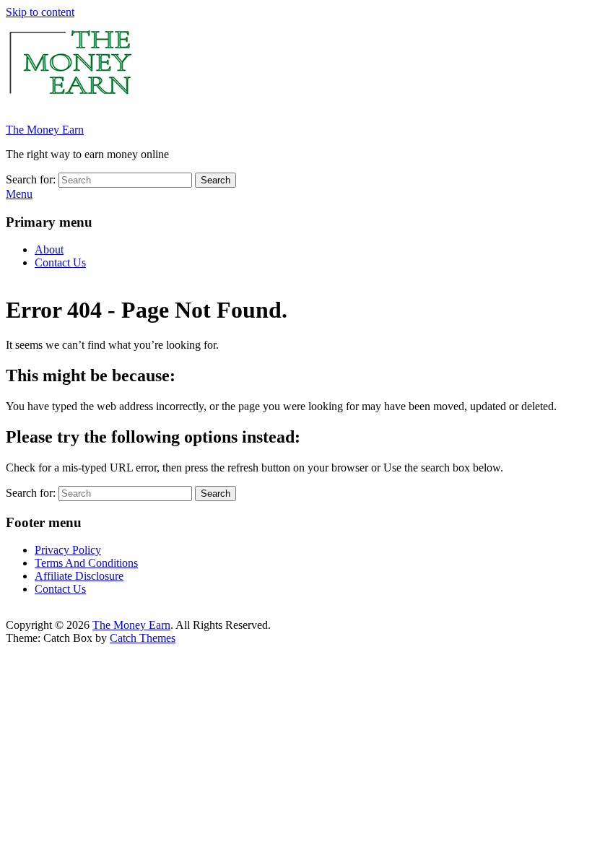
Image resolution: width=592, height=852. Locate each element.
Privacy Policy (68, 550)
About (49, 249)
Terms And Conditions (86, 563)
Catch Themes (142, 638)
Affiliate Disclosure (79, 576)
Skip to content (40, 12)
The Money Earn (45, 129)
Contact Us (60, 262)
